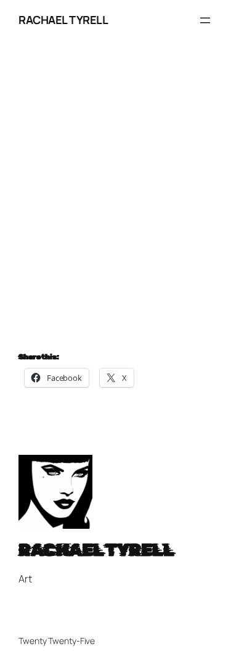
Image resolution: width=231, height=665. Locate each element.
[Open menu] (205, 20)
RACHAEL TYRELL (63, 19)
